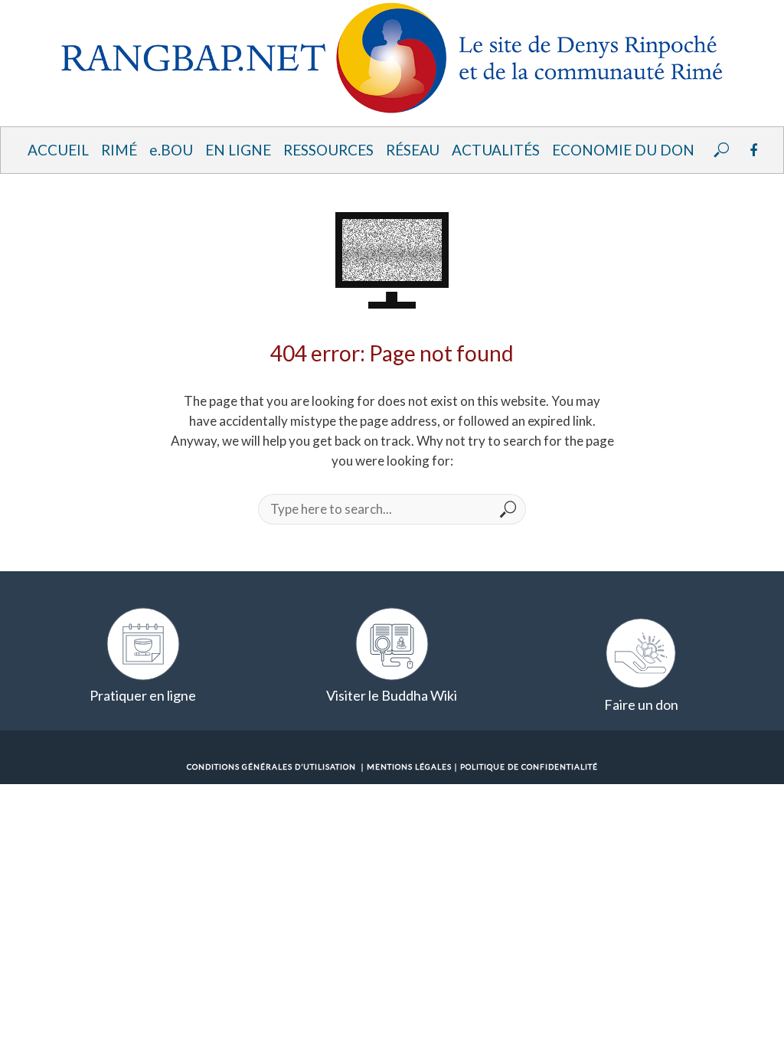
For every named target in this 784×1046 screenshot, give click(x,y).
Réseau (412, 150)
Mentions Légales (409, 766)
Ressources (328, 150)
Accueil (58, 150)
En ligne (238, 150)
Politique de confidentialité (529, 766)
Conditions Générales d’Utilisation (271, 766)
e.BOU (171, 150)
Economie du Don (623, 150)
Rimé (119, 150)
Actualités (496, 150)
